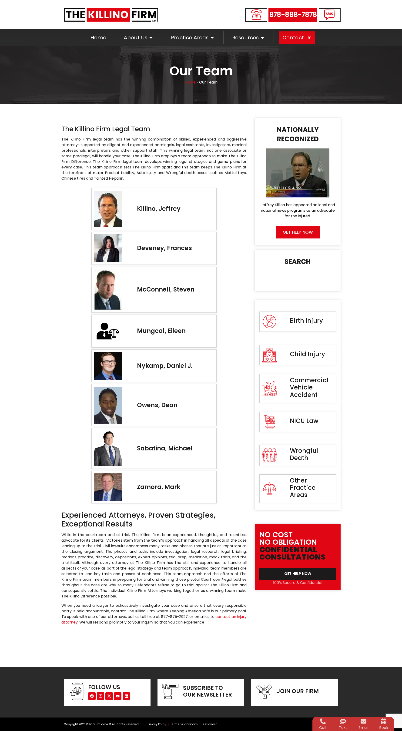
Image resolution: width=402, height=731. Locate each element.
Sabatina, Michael (165, 448)
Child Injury (307, 354)
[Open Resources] (262, 37)
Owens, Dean (157, 405)
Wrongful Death (304, 454)
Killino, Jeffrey (159, 209)
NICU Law (304, 421)
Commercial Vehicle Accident (309, 387)
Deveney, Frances (164, 248)
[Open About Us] (151, 37)
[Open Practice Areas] (212, 37)
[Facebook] (92, 696)
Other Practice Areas (302, 487)
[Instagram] (100, 696)
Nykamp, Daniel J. (164, 366)
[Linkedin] (126, 696)
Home (190, 82)
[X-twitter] (109, 696)
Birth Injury (306, 320)
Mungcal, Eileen (161, 331)
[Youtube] (117, 696)
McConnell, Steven (165, 289)
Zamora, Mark (158, 487)
